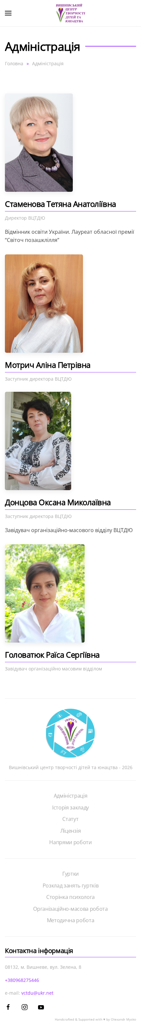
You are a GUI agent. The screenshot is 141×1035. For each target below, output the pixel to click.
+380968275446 (22, 980)
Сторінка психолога (70, 897)
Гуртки (70, 873)
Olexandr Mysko (123, 1019)
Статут (70, 819)
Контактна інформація (39, 950)
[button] (8, 13)
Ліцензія (70, 830)
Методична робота (70, 920)
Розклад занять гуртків (71, 885)
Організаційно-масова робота (70, 908)
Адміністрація (71, 795)
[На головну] (70, 13)
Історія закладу (70, 807)
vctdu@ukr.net (37, 993)
